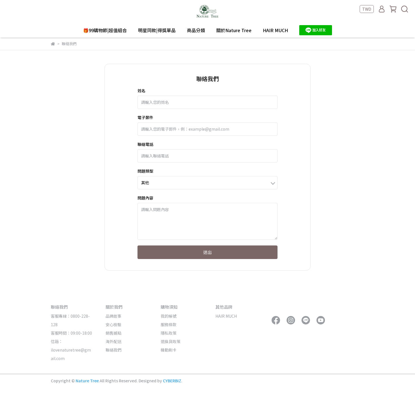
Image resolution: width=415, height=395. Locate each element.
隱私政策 (168, 333)
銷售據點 (113, 333)
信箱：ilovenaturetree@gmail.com (71, 350)
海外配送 (113, 341)
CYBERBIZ (172, 380)
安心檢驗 (113, 324)
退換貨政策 (170, 341)
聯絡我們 (113, 350)
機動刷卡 (168, 350)
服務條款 (168, 324)
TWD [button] (366, 9)
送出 (207, 252)
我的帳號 (168, 316)
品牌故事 (113, 316)
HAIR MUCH (275, 30)
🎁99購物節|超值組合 (105, 30)
